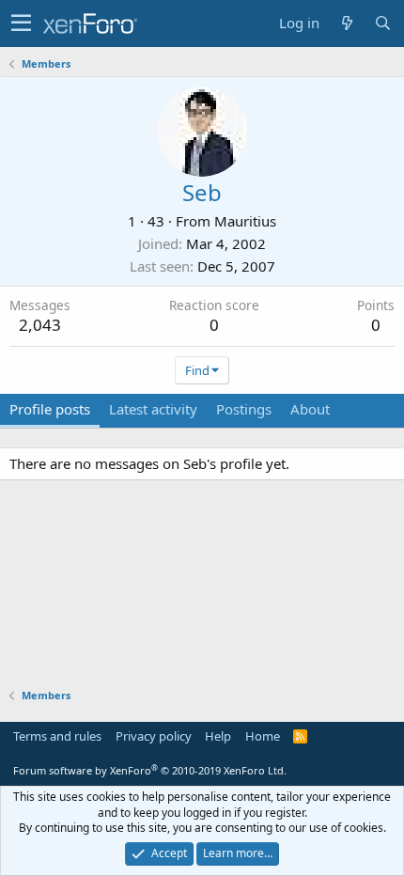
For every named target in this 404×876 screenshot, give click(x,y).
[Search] (382, 23)
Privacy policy (154, 735)
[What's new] (347, 23)
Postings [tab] (244, 408)
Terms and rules (57, 735)
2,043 (40, 325)
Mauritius (245, 220)
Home (262, 735)
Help (218, 735)
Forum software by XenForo (150, 770)
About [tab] (310, 408)
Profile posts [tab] (49, 408)
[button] (21, 23)
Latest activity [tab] (153, 408)
